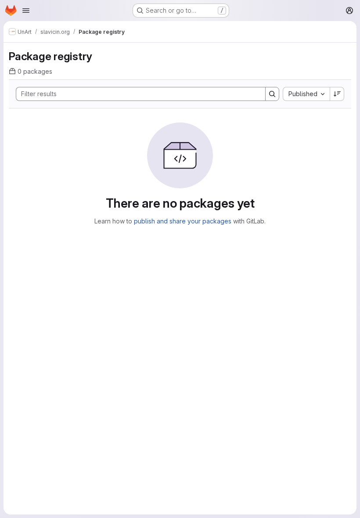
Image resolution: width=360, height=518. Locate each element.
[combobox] (306, 94)
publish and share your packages (182, 221)
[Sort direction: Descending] (337, 94)
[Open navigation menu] (26, 11)
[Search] (272, 94)
